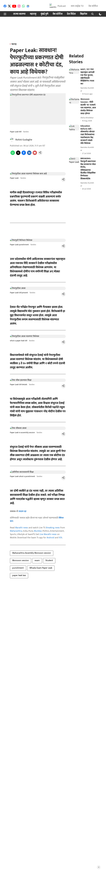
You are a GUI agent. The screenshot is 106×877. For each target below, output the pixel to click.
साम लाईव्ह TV (77, 6)
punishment (18, 568)
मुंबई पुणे (44, 14)
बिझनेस (83, 14)
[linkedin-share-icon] (29, 154)
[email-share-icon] (35, 154)
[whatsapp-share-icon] (12, 154)
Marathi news (21, 528)
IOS (60, 538)
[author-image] (12, 140)
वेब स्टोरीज (93, 6)
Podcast (62, 6)
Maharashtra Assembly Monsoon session (31, 553)
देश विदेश (71, 14)
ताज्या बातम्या (19, 14)
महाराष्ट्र (33, 14)
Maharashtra (16, 531)
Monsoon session (20, 560)
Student (49, 560)
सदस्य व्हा (22, 511)
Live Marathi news (48, 534)
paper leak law (19, 575)
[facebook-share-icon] (24, 154)
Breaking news (53, 528)
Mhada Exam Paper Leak (41, 568)
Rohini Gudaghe (23, 140)
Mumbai (38, 531)
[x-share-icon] (18, 154)
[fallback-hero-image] (74, 71)
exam (37, 560)
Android (50, 538)
